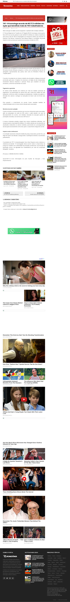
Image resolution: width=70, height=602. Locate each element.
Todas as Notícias (25, 5)
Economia (50, 564)
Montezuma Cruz (51, 575)
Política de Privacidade (62, 599)
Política (61, 560)
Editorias (55, 5)
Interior (64, 558)
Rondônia (33, 5)
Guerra (53, 573)
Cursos (57, 573)
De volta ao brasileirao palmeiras (11, 194)
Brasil (55, 558)
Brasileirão (50, 581)
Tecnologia (64, 571)
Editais (55, 581)
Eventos (49, 568)
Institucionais (55, 560)
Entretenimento (56, 566)
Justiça (57, 562)
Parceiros (58, 571)
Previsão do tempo (51, 571)
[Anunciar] (24, 233)
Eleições (55, 584)
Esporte (53, 562)
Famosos (60, 568)
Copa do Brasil (51, 579)
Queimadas (50, 584)
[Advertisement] (24, 246)
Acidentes (50, 560)
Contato (61, 5)
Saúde (49, 562)
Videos (49, 573)
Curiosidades (62, 566)
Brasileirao (60, 579)
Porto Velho (50, 558)
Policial (38, 5)
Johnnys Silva (60, 581)
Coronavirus (54, 568)
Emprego (49, 566)
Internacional (62, 562)
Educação (55, 564)
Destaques (59, 555)
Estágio (49, 577)
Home (18, 5)
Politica (43, 5)
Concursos (49, 5)
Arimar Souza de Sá (56, 577)
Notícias (11, 18)
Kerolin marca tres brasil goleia (37, 194)
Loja (56, 579)
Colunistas (62, 573)
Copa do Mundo (59, 575)
